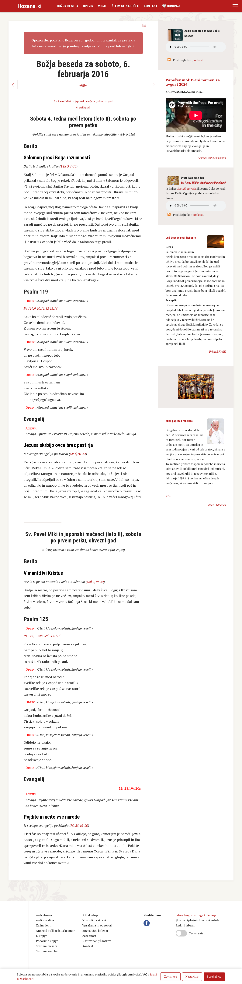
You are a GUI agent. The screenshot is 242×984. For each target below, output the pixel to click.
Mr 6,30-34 (78, 453)
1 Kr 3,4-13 (68, 166)
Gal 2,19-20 (95, 581)
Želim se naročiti (125, 6)
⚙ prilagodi (83, 107)
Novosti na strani (94, 920)
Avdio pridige (45, 920)
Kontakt (150, 6)
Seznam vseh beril (48, 951)
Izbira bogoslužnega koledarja (196, 915)
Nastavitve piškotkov (96, 941)
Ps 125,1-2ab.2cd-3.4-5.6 (42, 635)
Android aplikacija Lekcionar (55, 931)
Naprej (153, 84)
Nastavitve (192, 976)
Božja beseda (67, 6)
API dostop (90, 915)
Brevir (88, 6)
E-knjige (41, 936)
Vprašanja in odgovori (97, 925)
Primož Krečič (217, 351)
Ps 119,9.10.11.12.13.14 (40, 308)
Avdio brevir (44, 915)
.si (29, 6)
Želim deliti (43, 925)
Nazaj (13, 84)
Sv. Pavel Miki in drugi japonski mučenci (203, 182)
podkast (197, 60)
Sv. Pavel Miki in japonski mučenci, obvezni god (83, 101)
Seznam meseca (46, 946)
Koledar (144, 25)
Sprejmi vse (214, 976)
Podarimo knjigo (47, 941)
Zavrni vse (170, 976)
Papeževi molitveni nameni (212, 158)
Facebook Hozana (147, 923)
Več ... (168, 496)
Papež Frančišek (216, 505)
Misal (102, 6)
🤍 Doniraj (171, 6)
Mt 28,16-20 (79, 825)
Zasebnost (89, 936)
